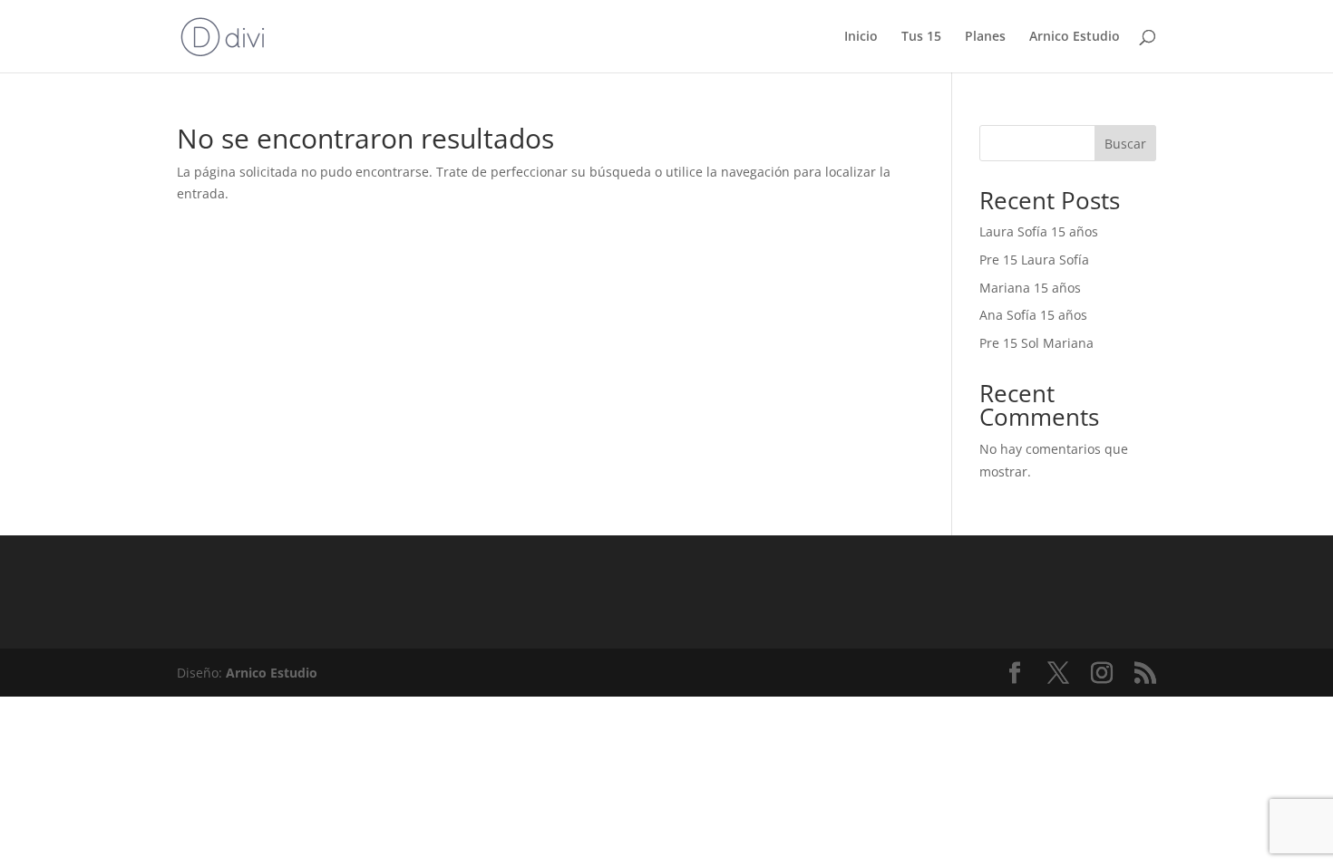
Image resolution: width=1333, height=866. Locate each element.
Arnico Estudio (1074, 37)
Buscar (1125, 143)
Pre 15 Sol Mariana (1036, 342)
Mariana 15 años (1030, 287)
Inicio (861, 37)
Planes (985, 37)
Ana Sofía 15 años (1033, 314)
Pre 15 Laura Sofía (1034, 259)
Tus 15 (921, 37)
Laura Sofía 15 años (1038, 231)
